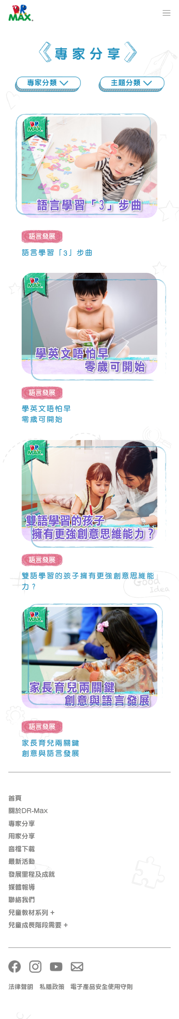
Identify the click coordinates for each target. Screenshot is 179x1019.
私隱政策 (52, 987)
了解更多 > (89, 178)
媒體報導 (21, 887)
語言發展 (42, 236)
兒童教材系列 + (31, 912)
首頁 (15, 798)
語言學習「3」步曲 (57, 252)
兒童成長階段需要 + (38, 925)
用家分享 (21, 836)
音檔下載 (21, 849)
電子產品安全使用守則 (101, 987)
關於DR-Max (28, 810)
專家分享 (21, 823)
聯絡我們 (21, 899)
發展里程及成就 (31, 874)
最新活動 (21, 861)
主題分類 (127, 82)
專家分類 (43, 82)
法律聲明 (20, 987)
